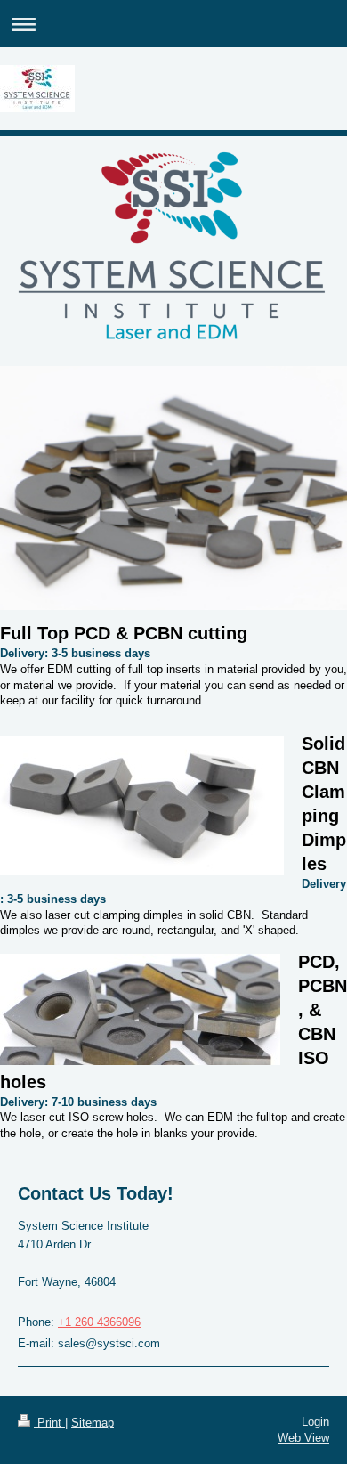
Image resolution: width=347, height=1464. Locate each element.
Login (315, 1421)
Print (49, 1422)
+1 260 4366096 (99, 1322)
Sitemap (92, 1422)
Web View (303, 1437)
